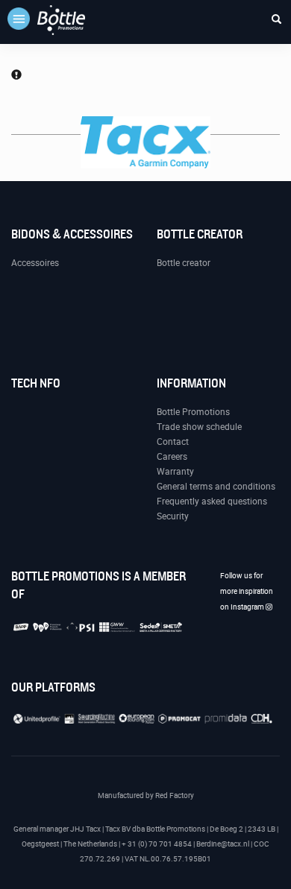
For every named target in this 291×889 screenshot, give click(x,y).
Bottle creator (183, 263)
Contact (173, 442)
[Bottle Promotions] (61, 20)
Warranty (175, 471)
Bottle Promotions (193, 412)
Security (173, 516)
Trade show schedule (199, 427)
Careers (172, 457)
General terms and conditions (216, 486)
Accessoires (35, 263)
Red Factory (174, 795)
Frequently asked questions (212, 501)
